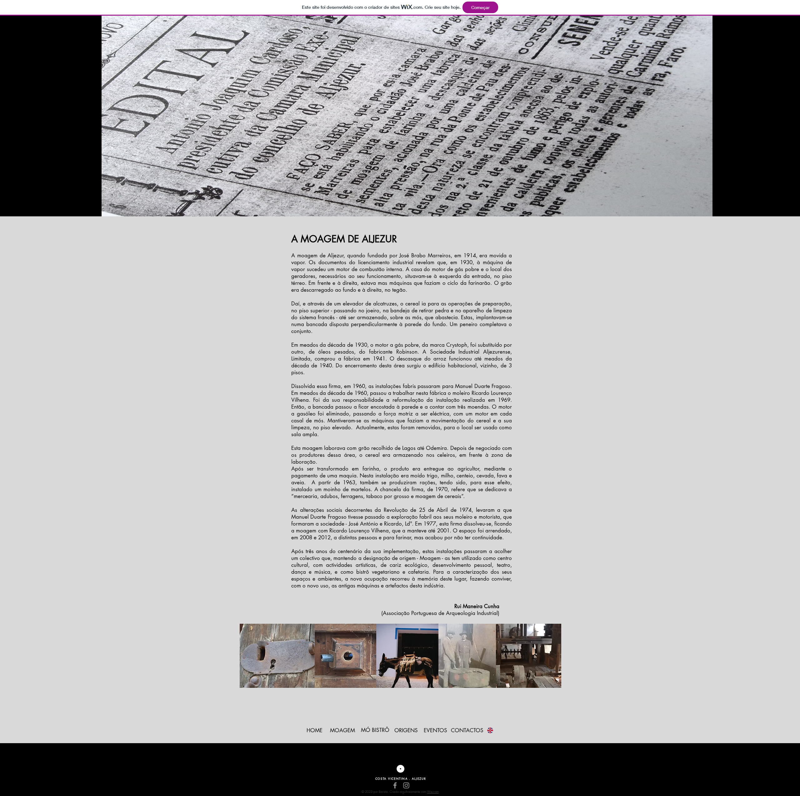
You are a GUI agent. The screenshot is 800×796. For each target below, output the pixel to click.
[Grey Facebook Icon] (395, 785)
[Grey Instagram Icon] (406, 785)
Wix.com (433, 791)
